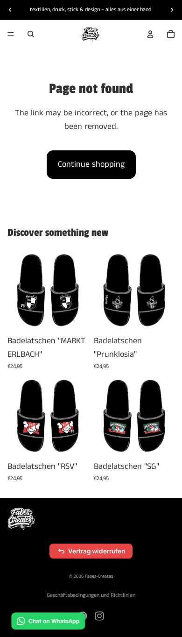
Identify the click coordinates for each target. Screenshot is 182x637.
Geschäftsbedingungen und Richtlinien (91, 595)
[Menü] (10, 34)
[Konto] (150, 34)
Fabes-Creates (99, 576)
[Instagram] (99, 616)
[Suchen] (31, 34)
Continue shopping (91, 164)
